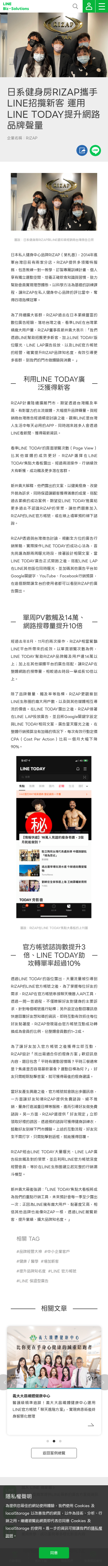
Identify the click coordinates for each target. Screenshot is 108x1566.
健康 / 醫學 (28, 1261)
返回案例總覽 (54, 1453)
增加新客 (51, 1261)
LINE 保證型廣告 (33, 1281)
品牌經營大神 (30, 1252)
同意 (54, 1553)
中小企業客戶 (58, 1252)
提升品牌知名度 (32, 1271)
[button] (47, 1441)
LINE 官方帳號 (63, 1271)
